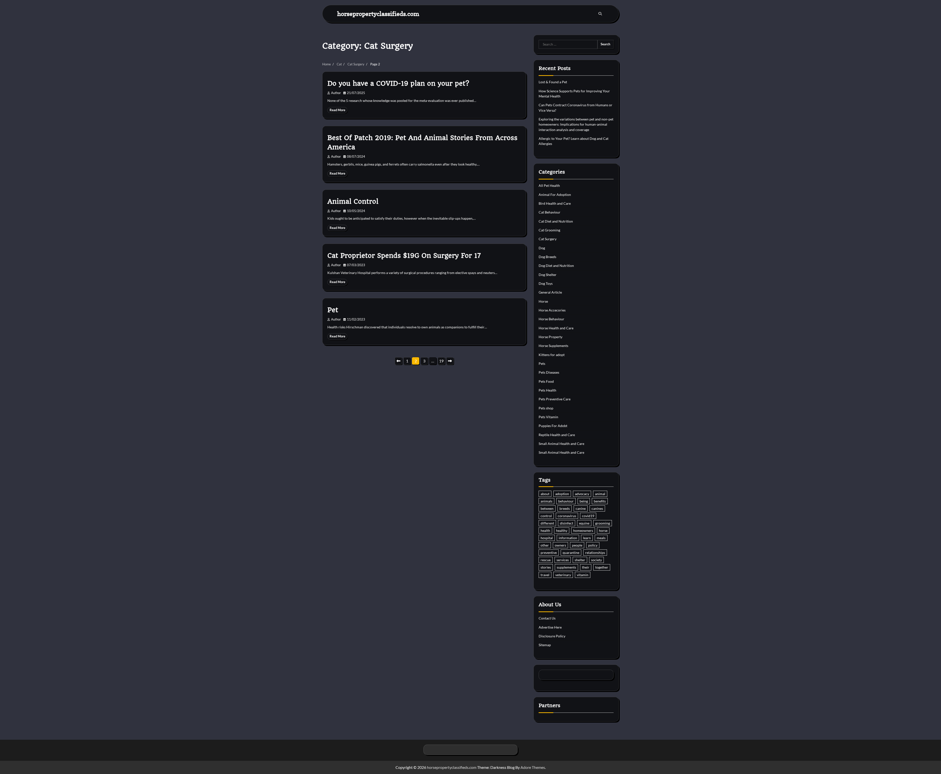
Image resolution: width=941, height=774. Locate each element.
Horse (543, 301)
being (584, 501)
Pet (332, 310)
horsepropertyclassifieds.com (378, 13)
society (596, 560)
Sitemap (545, 645)
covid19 (588, 516)
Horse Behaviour (551, 319)
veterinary (563, 575)
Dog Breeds (547, 257)
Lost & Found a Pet (553, 82)
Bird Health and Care (555, 203)
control (546, 516)
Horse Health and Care (556, 328)
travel (545, 575)
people (577, 545)
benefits (600, 501)
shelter (580, 560)
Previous (398, 361)
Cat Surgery (548, 239)
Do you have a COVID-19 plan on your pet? (398, 83)
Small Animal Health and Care (561, 443)
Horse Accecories (552, 310)
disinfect (566, 523)
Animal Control (352, 201)
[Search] (600, 13)
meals (601, 538)
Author (336, 93)
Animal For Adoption (555, 194)
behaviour (566, 501)
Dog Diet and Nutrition (556, 265)
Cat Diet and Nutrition (556, 221)
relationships (595, 552)
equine (584, 523)
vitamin (582, 575)
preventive (549, 552)
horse (603, 530)
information (568, 538)
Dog (542, 248)
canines (597, 508)
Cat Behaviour (549, 212)
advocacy (582, 494)
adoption (562, 494)
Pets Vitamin (548, 417)
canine (581, 508)
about (545, 494)
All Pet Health (549, 185)
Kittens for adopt (552, 355)
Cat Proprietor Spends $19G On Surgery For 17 (404, 256)
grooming (602, 523)
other (545, 545)
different (547, 523)
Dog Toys (546, 283)
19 (441, 360)
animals (546, 501)
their (585, 567)
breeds (564, 508)
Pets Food (546, 381)
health (545, 530)
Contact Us (547, 618)
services (563, 560)
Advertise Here (550, 627)
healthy (561, 530)
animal (600, 494)
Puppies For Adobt (553, 426)
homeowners (583, 530)
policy (592, 545)
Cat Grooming (549, 230)
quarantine (571, 552)
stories (546, 567)
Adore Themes (532, 767)
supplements (566, 567)
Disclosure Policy (552, 636)
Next (450, 361)
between (547, 508)
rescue (546, 560)
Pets (542, 363)
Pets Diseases (549, 372)
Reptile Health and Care (557, 435)
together (601, 567)
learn (587, 538)
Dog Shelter (548, 275)
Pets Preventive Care (554, 399)
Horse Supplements (553, 346)
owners (560, 545)
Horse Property (550, 337)
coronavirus (567, 516)
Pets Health (547, 390)
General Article (550, 292)
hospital (547, 538)
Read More (337, 110)
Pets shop (546, 408)
